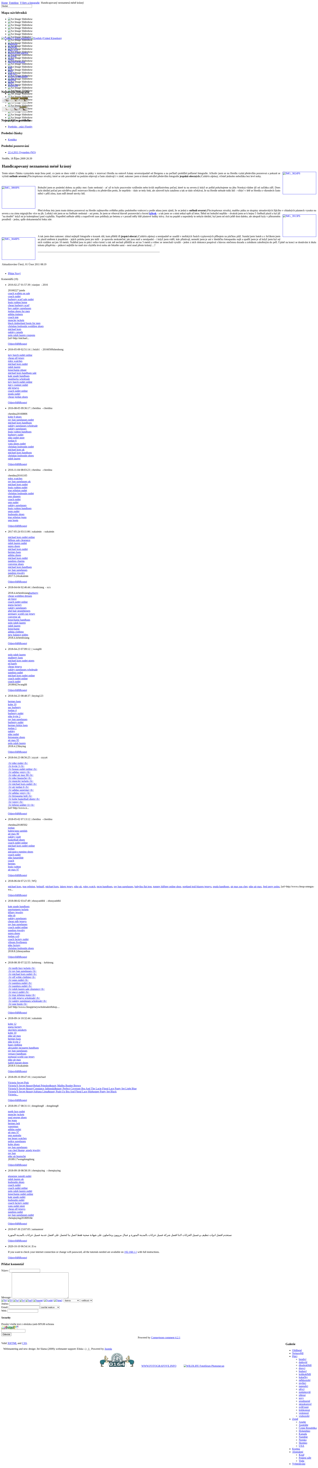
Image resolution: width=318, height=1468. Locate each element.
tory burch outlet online (20, 355)
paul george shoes (17, 1117)
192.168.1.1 (130, 1252)
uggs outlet (13, 511)
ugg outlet (13, 502)
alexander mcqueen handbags (23, 1047)
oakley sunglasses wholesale (23, 425)
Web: (4, 1310)
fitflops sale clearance (19, 540)
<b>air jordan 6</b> (18, 787)
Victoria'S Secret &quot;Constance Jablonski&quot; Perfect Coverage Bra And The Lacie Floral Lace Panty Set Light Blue (72, 1088)
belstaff (40, 886)
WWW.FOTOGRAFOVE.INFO (158, 1365)
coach (11, 860)
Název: (5, 1270)
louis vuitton (14, 866)
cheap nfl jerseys (16, 1209)
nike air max (255, 886)
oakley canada (15, 332)
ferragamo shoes (16, 737)
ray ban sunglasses (17, 570)
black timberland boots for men (24, 323)
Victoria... (13, 1094)
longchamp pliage (17, 370)
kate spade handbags (18, 376)
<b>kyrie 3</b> (16, 766)
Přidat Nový (14, 273)
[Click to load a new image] (9, 1328)
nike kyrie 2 (14, 716)
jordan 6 (12, 440)
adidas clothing (16, 631)
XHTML (12, 1343)
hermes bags (14, 552)
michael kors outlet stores (21, 660)
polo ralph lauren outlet (20, 1191)
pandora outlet (15, 672)
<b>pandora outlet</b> (20, 983)
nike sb (11, 915)
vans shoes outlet (17, 443)
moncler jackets (16, 320)
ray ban (12, 1153)
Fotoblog (14, 2)
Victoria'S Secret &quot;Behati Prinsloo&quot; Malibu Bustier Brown (44, 1085)
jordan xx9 (13, 936)
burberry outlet (15, 434)
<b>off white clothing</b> (22, 977)
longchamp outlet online (20, 1194)
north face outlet (16, 1111)
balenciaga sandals (17, 830)
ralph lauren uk (16, 1179)
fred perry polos (271, 886)
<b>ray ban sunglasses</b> (22, 971)
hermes (11, 863)
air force (12, 598)
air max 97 (13, 869)
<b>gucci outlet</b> (18, 992)
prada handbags (221, 886)
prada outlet (14, 393)
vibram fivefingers (17, 942)
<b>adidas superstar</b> (21, 790)
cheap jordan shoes (18, 396)
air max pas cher (239, 886)
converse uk (14, 616)
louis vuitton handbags (19, 431)
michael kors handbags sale (22, 373)
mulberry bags (15, 657)
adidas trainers (15, 314)
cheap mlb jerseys (17, 921)
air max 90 (13, 833)
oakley (11, 731)
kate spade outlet (16, 1197)
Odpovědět (14, 343)
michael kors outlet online (21, 537)
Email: (5, 1307)
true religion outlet (17, 490)
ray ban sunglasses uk (19, 481)
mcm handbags (104, 886)
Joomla (108, 1348)
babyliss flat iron (143, 886)
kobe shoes (14, 1144)
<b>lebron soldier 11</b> (21, 805)
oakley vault (14, 836)
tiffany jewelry (15, 912)
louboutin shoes (16, 514)
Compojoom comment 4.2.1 (165, 1337)
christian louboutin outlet (21, 446)
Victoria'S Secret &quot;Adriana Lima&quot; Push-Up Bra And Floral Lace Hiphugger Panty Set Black (62, 1091)
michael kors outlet (18, 364)
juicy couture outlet (18, 385)
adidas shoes (14, 555)
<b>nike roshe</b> (18, 763)
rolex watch (89, 886)
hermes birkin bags (18, 725)
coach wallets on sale (19, 293)
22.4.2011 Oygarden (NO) (22, 152)
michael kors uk (16, 449)
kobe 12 (12, 1023)
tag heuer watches (17, 1138)
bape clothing (15, 1044)
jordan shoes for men (19, 311)
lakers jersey (66, 886)
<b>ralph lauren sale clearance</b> (26, 989)
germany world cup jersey (21, 613)
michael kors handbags (20, 422)
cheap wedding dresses (20, 595)
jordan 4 (12, 710)
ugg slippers (14, 496)
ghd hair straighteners (19, 610)
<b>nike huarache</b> (20, 778)
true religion (29, 886)
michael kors (14, 329)
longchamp (14, 628)
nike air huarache (17, 1156)
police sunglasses (17, 1141)
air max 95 (13, 740)
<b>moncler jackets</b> (20, 781)
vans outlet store (16, 1206)
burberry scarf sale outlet (21, 299)
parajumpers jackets (18, 909)
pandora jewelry (16, 573)
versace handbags (17, 1053)
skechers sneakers (17, 1029)
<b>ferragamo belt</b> (20, 796)
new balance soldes (18, 634)
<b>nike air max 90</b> (20, 775)
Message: (6, 1297)
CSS (24, 1343)
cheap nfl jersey (16, 358)
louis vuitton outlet (17, 487)
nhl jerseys (13, 387)
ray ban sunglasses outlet (21, 419)
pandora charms (16, 561)
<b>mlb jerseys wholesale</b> (24, 998)
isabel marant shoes (18, 1062)
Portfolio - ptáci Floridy (20, 126)
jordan (11, 827)
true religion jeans (17, 517)
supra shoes (14, 546)
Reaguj (23, 343)
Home (4, 2)
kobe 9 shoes (15, 416)
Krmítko (12, 139)
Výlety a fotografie (30, 2)
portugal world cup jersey (21, 1056)
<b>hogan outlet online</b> (22, 769)
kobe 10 (12, 704)
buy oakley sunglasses (19, 308)
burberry (33, 593)
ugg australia (14, 1135)
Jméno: (5, 1303)
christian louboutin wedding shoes (26, 326)
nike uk (78, 886)
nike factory (14, 945)
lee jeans (12, 1120)
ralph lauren (14, 367)
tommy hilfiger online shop (167, 886)
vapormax (13, 1126)
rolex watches (15, 361)
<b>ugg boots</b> (17, 1004)
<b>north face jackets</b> (21, 968)
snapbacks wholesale (19, 379)
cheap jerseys (15, 666)
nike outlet (13, 734)
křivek (153, 213)
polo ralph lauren (17, 622)
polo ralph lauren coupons (21, 335)
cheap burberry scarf (18, 305)
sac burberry (14, 707)
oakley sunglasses (17, 428)
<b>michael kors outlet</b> (22, 784)
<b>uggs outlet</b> (18, 980)
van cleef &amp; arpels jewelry (24, 1150)
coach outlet (14, 296)
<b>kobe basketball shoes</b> (24, 799)
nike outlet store (16, 437)
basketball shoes (16, 839)
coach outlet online (18, 390)
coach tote (13, 317)
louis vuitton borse (17, 302)
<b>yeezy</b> (15, 802)
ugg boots (13, 520)
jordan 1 (12, 728)
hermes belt (14, 1123)
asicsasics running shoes (20, 851)
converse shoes (16, 564)
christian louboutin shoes (21, 455)
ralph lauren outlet (17, 543)
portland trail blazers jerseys (197, 886)
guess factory (15, 604)
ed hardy (12, 663)
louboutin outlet (16, 1200)
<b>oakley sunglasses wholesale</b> (27, 1001)
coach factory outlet (18, 939)
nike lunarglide (16, 857)
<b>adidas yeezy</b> (19, 772)
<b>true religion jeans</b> (22, 995)
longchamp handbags (19, 619)
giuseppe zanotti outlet (19, 1176)
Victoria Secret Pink (18, 1082)
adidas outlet (14, 1129)
